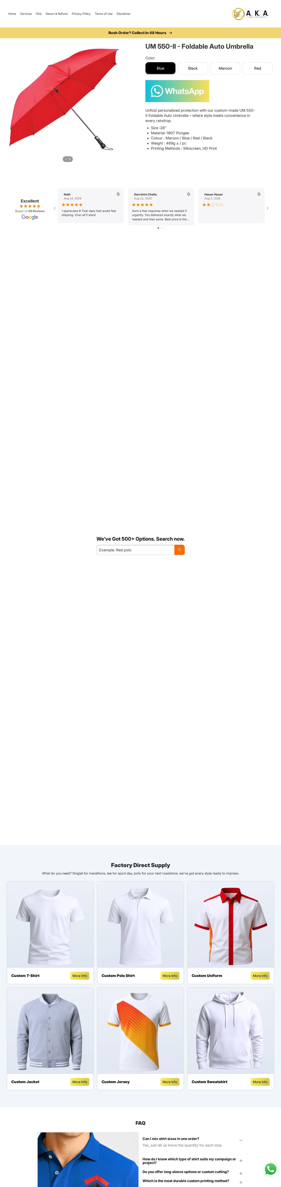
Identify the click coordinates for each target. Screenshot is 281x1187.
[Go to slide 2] (161, 228)
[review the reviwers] (118, 194)
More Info (79, 976)
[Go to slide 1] (158, 228)
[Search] (179, 550)
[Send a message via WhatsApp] (270, 1169)
